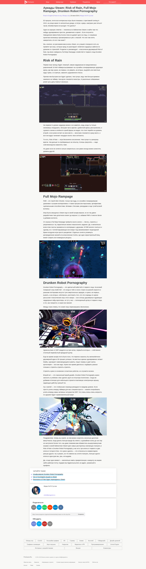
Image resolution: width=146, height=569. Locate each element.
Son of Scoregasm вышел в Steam (45, 477)
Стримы (72, 540)
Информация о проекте (47, 562)
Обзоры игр (66, 15)
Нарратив (65, 544)
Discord (33, 523)
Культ (98, 2)
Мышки (78, 548)
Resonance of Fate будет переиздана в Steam (49, 479)
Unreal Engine (114, 544)
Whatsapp (44, 507)
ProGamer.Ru (28, 557)
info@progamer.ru (63, 557)
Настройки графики (53, 540)
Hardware (73, 2)
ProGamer (31, 2)
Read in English (48, 15)
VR (64, 540)
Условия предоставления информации (65, 562)
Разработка (86, 2)
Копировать (81, 514)
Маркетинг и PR (80, 544)
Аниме (81, 540)
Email (33, 507)
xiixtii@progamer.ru (49, 495)
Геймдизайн (101, 540)
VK (60, 507)
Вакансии (36, 562)
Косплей (90, 540)
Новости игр (58, 15)
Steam (49, 523)
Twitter (39, 507)
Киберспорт (59, 2)
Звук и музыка (51, 544)
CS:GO (40, 540)
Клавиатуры (107, 548)
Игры (47, 2)
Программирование (97, 544)
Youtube (44, 523)
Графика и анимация (33, 544)
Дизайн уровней (115, 540)
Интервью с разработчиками (44, 548)
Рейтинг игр (95, 562)
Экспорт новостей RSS (83, 562)
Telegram (55, 507)
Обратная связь (27, 562)
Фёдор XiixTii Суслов (86, 15)
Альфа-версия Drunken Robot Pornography (48, 474)
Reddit (49, 507)
